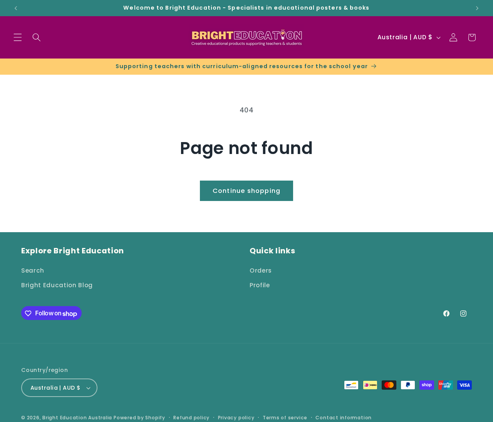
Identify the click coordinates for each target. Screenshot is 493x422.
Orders (261, 270)
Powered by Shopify (139, 417)
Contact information (343, 417)
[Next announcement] (477, 8)
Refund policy (191, 417)
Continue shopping (246, 190)
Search (32, 270)
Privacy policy (236, 417)
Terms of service (285, 417)
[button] (17, 37)
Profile (260, 285)
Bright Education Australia (77, 417)
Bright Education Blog (57, 285)
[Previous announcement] (15, 8)
